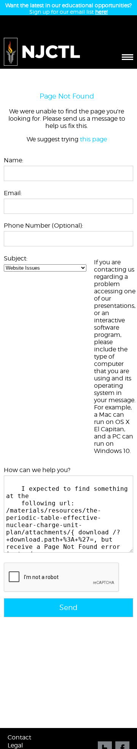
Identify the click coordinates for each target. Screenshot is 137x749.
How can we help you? (37, 470)
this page (93, 139)
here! (101, 11)
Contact (19, 737)
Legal (15, 745)
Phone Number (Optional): (43, 225)
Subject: (15, 258)
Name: (13, 160)
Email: (13, 193)
